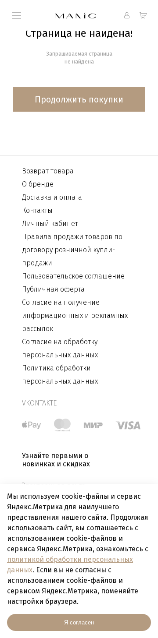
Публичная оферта (53, 289)
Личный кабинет (50, 223)
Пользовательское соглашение (73, 276)
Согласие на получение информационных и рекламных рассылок (75, 315)
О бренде (38, 184)
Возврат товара (48, 171)
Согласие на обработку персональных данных (60, 348)
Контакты (37, 210)
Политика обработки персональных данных (60, 374)
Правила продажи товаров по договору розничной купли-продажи (72, 250)
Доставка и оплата (52, 197)
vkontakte (39, 403)
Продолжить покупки (79, 99)
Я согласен (79, 622)
